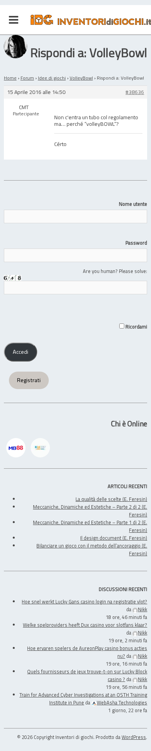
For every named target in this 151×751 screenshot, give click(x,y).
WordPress (134, 737)
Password (136, 243)
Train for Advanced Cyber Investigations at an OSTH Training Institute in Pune (83, 698)
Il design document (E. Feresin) (113, 538)
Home (10, 78)
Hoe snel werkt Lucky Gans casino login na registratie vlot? (84, 601)
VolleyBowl (81, 78)
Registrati (29, 380)
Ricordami (135, 326)
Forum (27, 78)
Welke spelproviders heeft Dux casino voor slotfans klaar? (85, 625)
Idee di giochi (52, 78)
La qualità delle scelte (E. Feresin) (111, 499)
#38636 (134, 92)
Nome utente (133, 204)
